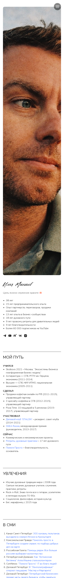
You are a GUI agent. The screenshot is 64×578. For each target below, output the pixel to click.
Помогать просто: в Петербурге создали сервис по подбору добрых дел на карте (32, 544)
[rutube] (15, 335)
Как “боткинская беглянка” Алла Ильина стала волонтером (29, 558)
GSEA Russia (12, 426)
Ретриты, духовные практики (21, 441)
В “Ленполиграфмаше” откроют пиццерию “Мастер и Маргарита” (29, 569)
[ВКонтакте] (20, 335)
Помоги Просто (14, 447)
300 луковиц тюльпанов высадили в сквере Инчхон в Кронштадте (33, 535)
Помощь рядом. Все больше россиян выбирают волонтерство (31, 552)
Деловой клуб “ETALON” (19, 419)
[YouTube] (10, 335)
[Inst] (25, 335)
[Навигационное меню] (57, 7)
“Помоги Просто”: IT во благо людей (37, 563)
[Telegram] (4, 335)
